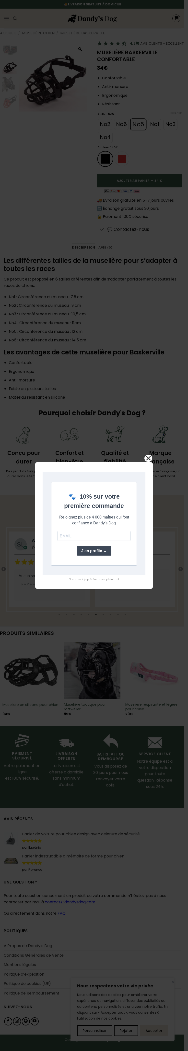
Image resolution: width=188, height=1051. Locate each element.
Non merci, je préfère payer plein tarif (94, 579)
